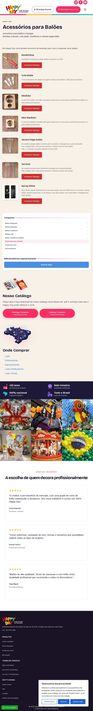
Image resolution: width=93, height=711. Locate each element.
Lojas (7, 356)
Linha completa (7, 641)
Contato (5, 693)
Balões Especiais (11, 227)
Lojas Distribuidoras (14, 369)
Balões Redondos (11, 223)
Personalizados (10, 248)
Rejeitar (64, 702)
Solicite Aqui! (46, 265)
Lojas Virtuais (11, 373)
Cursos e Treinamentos (10, 674)
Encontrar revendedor (10, 670)
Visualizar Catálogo (31, 65)
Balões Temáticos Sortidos (14, 238)
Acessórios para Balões (14, 241)
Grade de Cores (10, 245)
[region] (63, 693)
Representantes (12, 365)
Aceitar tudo (78, 702)
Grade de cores (7, 650)
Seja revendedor (8, 665)
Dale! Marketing (52, 709)
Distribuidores (11, 360)
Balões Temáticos (11, 230)
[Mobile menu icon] (85, 9)
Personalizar (49, 702)
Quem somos (7, 684)
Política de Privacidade (10, 698)
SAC (3, 689)
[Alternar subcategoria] (87, 223)
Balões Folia (9, 234)
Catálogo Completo (20, 313)
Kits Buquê (6, 655)
